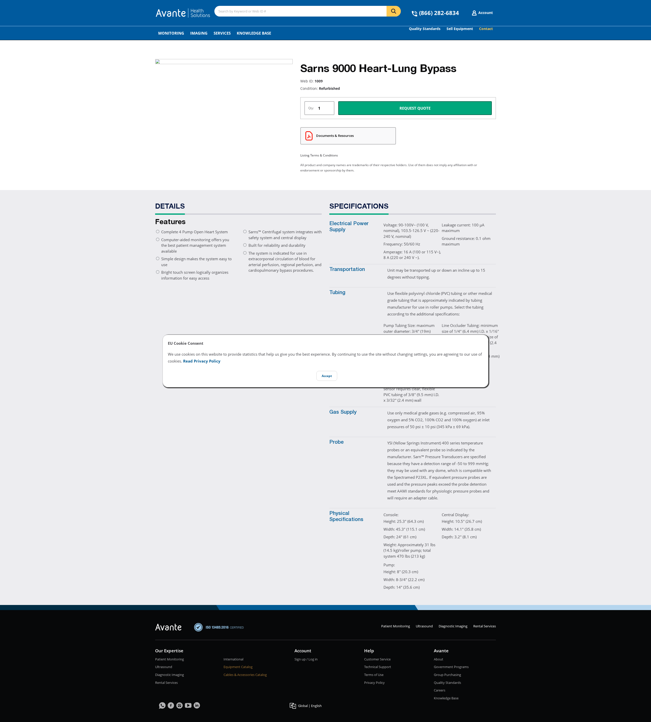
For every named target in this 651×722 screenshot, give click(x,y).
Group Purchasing (447, 674)
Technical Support (377, 667)
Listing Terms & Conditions (319, 155)
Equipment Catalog (238, 667)
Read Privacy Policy (201, 361)
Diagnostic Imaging (453, 626)
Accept (327, 376)
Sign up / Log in (306, 659)
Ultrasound (424, 626)
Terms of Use (373, 674)
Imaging (199, 33)
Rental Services (484, 626)
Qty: (311, 108)
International (233, 659)
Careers (439, 690)
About (438, 659)
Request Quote (415, 108)
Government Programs (451, 667)
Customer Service (377, 659)
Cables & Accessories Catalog (245, 674)
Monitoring (171, 33)
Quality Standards (447, 682)
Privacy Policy (374, 682)
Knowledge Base (254, 33)
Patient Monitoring (395, 626)
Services (222, 33)
